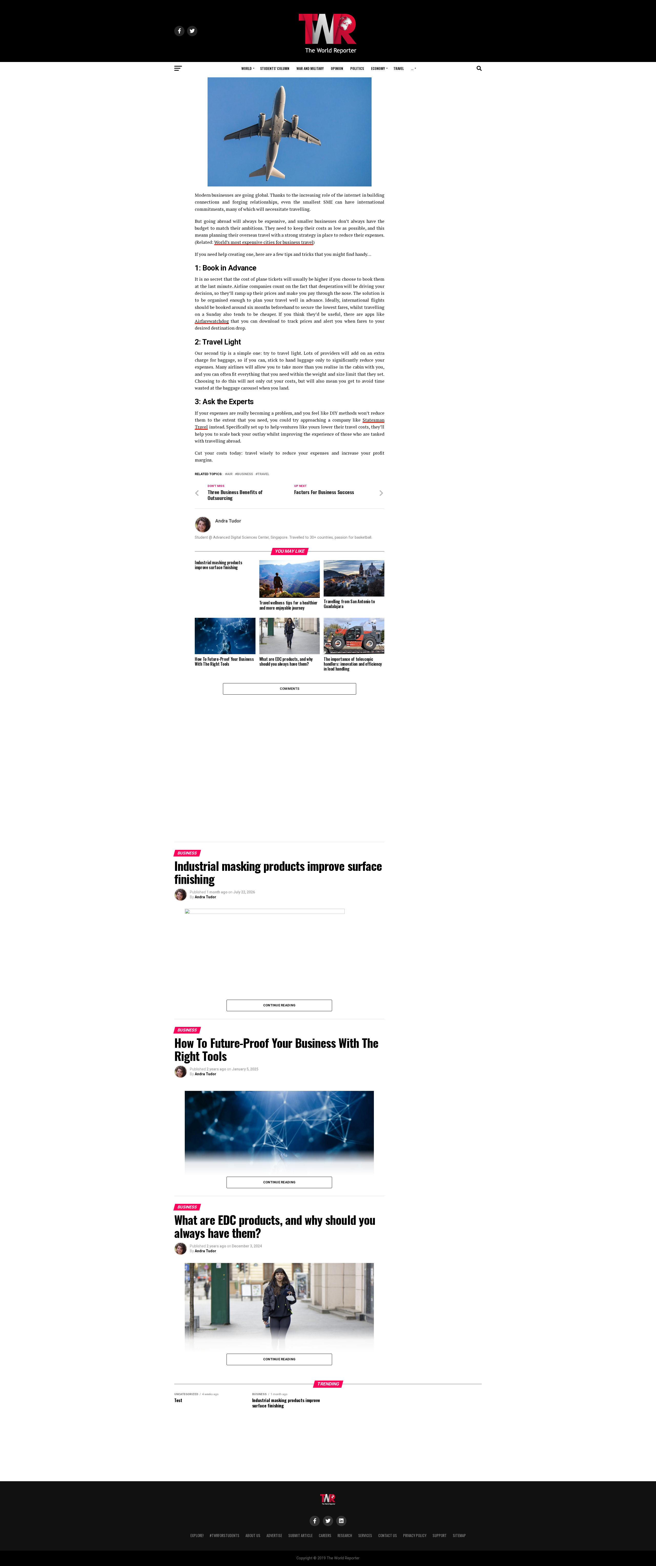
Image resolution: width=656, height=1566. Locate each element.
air (229, 474)
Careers (325, 1535)
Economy (378, 68)
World (246, 68)
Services (365, 1535)
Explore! (196, 1535)
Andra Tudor (228, 521)
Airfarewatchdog (212, 321)
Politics (357, 68)
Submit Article (300, 1535)
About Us (252, 1535)
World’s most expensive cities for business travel (263, 242)
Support (440, 1535)
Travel (398, 68)
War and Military (310, 68)
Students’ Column (274, 68)
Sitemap (459, 1535)
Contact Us (387, 1535)
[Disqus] (289, 759)
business (245, 474)
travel (263, 474)
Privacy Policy (414, 1535)
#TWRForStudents (224, 1535)
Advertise (274, 1535)
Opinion (337, 68)
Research (344, 1535)
